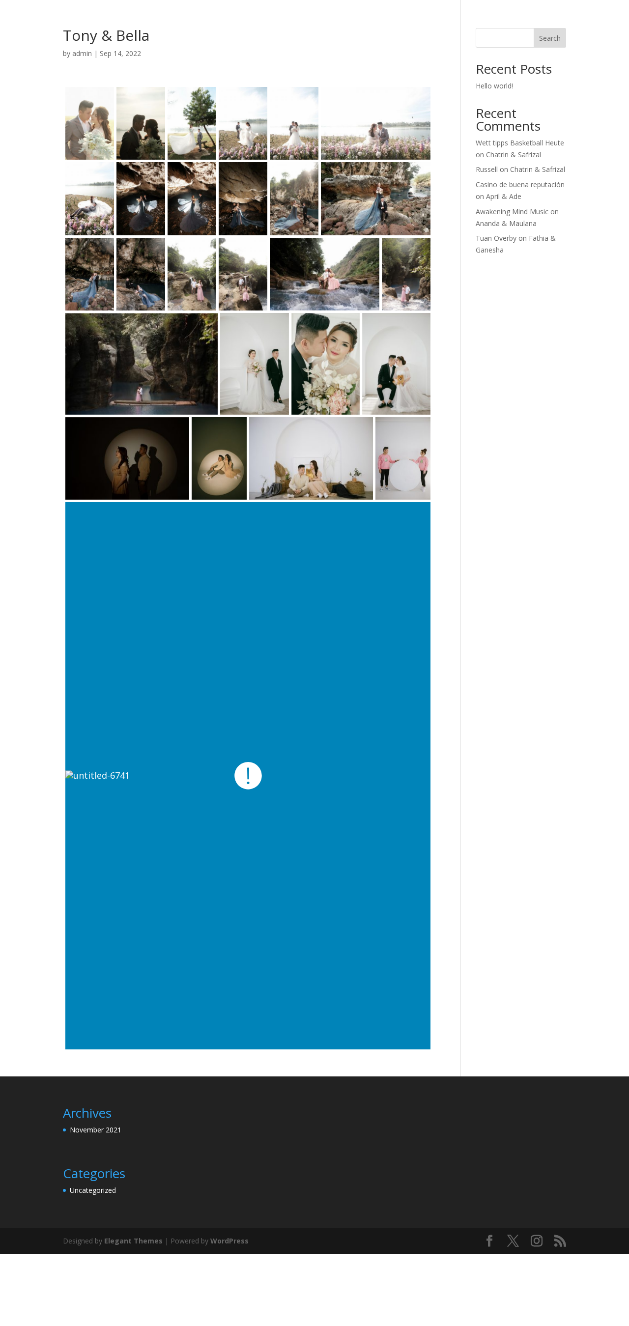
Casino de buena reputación (520, 184)
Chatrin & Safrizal (513, 154)
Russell (487, 169)
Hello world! (494, 85)
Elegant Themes (133, 1240)
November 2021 (95, 1129)
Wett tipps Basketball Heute (520, 142)
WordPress (229, 1240)
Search (550, 38)
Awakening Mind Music (512, 211)
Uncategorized (93, 1190)
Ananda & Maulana (506, 223)
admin (82, 53)
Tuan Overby (496, 238)
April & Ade (503, 196)
